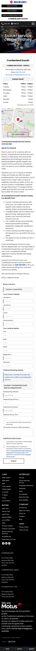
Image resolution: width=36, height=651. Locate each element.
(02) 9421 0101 (10, 563)
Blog (20, 519)
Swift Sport (5, 481)
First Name (7, 297)
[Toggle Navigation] (33, 23)
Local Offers (6, 520)
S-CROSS (5, 492)
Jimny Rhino (6, 501)
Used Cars (5, 514)
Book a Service (12, 11)
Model (5, 347)
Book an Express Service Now (12, 15)
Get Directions (18, 134)
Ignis (3, 483)
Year (4, 332)
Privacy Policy (20, 453)
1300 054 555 (20, 72)
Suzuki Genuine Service (24, 482)
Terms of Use (23, 530)
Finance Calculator (8, 529)
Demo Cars (6, 511)
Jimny (4, 498)
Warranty (22, 488)
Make (5, 339)
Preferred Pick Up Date (10, 407)
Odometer (6, 362)
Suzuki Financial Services (7, 533)
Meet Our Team (24, 511)
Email (5, 313)
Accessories (23, 494)
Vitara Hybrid (6, 489)
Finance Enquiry (7, 526)
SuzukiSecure (6, 537)
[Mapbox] (7, 136)
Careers (22, 516)
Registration (7, 354)
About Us (22, 513)
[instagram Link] (9, 543)
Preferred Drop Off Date (11, 392)
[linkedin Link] (6, 543)
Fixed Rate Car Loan (9, 539)
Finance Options (12, 6)
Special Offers (7, 517)
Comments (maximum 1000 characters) (16, 427)
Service (21, 478)
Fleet (3, 523)
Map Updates (23, 500)
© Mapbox (30, 137)
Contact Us (23, 508)
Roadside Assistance (26, 486)
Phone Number (8, 320)
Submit (13, 461)
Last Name (7, 305)
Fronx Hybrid (6, 486)
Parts (20, 491)
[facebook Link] (3, 543)
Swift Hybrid (6, 478)
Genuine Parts (24, 497)
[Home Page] (18, 2)
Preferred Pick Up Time (11, 415)
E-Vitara (5, 495)
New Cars (5, 509)
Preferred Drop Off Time (11, 399)
